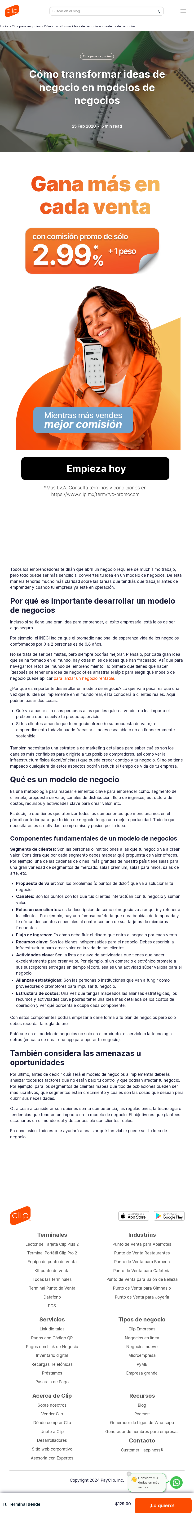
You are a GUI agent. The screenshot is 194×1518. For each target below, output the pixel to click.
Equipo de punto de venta (52, 1261)
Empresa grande (142, 1373)
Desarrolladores (52, 1440)
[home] (13, 11)
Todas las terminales (52, 1279)
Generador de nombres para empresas (142, 1431)
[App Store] (133, 1216)
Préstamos (52, 1373)
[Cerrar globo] (129, 1474)
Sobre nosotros (52, 1405)
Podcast (142, 1413)
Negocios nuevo (142, 1346)
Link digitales (52, 1328)
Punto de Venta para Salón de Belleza (142, 1279)
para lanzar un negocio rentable (84, 678)
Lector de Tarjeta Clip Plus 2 (52, 1244)
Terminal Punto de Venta (52, 1288)
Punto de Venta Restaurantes (142, 1252)
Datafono (52, 1297)
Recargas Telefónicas (52, 1364)
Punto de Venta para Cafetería (142, 1270)
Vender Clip (52, 1413)
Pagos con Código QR (52, 1337)
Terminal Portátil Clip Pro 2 (52, 1252)
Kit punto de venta (52, 1270)
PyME (142, 1364)
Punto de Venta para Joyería (142, 1297)
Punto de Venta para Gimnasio (142, 1288)
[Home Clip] (20, 1215)
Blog (142, 1405)
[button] (183, 11)
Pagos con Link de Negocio (52, 1346)
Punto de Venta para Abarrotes (142, 1244)
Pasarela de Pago (52, 1381)
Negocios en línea (142, 1337)
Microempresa (142, 1355)
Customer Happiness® (142, 1449)
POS (52, 1305)
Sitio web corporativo (52, 1449)
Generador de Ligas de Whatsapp (142, 1422)
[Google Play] (169, 1216)
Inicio (4, 26)
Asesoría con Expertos (52, 1457)
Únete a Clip (52, 1431)
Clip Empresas (141, 1328)
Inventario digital (52, 1355)
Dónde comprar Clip (52, 1422)
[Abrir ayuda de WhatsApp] (176, 1482)
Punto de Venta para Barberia (142, 1261)
